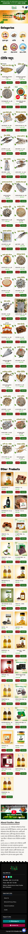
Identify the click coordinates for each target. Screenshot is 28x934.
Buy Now (10, 82)
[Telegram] (9, 877)
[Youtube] (6, 877)
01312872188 (6, 3)
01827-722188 (21, 3)
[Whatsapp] (11, 877)
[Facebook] (4, 877)
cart (4, 82)
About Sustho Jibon (10, 822)
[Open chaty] (24, 930)
